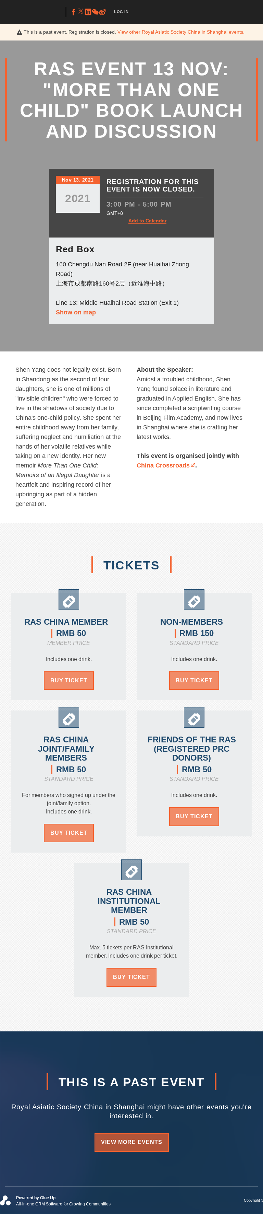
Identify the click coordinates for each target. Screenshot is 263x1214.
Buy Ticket (68, 680)
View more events (131, 1142)
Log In (121, 12)
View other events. (181, 32)
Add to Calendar (147, 220)
